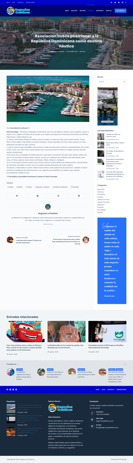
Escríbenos (120, 11)
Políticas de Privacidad (118, 459)
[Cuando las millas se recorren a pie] (100, 136)
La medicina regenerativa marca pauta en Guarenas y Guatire (23, 375)
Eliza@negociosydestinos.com (107, 427)
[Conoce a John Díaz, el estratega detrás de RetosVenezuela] (41, 372)
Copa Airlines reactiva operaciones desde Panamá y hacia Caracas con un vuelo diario (29, 407)
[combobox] (110, 82)
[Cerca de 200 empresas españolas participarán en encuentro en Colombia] (100, 174)
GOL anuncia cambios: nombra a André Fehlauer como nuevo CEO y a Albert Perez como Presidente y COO (117, 377)
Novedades (101, 210)
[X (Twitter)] (115, 2)
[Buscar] (125, 2)
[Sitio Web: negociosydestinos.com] (92, 419)
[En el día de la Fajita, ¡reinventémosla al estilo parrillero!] (72, 372)
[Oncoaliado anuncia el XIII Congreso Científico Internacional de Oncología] (107, 331)
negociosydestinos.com (104, 421)
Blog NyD (100, 189)
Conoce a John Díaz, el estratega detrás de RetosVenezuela (55, 374)
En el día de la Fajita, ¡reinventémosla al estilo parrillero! (86, 374)
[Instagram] (118, 2)
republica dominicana (60, 187)
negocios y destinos (42, 187)
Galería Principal (103, 202)
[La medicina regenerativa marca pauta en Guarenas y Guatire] (10, 372)
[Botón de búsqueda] (124, 81)
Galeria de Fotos (103, 199)
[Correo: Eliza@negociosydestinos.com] (92, 426)
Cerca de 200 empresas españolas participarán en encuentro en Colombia (115, 174)
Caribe (10, 187)
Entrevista (99, 10)
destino (20, 187)
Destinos (83, 10)
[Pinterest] (58, 195)
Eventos (108, 10)
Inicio (8, 2)
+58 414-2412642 (102, 414)
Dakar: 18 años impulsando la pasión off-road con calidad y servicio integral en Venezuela (29, 430)
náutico (29, 187)
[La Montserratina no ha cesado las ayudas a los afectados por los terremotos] (66, 331)
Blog (13, 2)
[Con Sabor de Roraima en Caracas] (100, 153)
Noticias (91, 10)
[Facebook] (111, 2)
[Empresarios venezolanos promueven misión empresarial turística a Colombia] (100, 161)
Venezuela (75, 187)
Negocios (74, 10)
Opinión (100, 212)
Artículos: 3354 (48, 224)
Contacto (20, 2)
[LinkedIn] (122, 2)
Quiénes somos (30, 2)
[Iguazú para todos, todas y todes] (100, 145)
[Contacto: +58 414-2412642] (92, 413)
